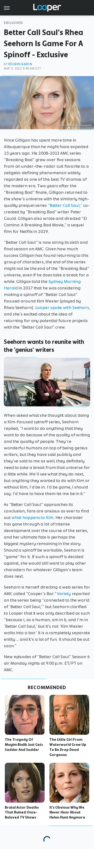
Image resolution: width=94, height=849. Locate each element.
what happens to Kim (33, 517)
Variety (64, 594)
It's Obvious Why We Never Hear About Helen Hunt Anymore (67, 812)
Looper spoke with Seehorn (62, 307)
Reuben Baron (20, 64)
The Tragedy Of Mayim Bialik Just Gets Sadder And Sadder (24, 744)
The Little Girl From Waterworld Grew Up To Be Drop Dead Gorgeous (67, 747)
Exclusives (13, 22)
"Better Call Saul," (65, 205)
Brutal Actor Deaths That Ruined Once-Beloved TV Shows (22, 812)
